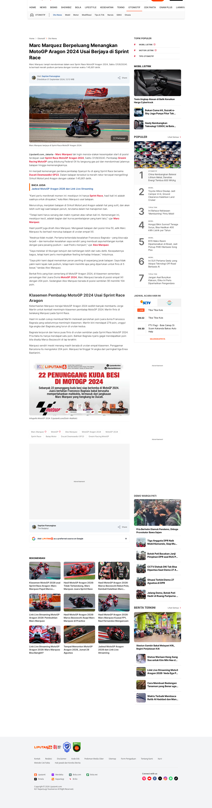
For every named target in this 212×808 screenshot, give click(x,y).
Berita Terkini (145, 607)
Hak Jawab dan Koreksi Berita (68, 763)
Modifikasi (86, 15)
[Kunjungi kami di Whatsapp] (171, 778)
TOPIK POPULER (142, 38)
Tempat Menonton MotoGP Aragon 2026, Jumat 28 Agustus (78, 649)
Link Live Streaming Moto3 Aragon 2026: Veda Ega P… (162, 672)
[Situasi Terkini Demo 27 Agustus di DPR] (141, 581)
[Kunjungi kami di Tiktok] (176, 778)
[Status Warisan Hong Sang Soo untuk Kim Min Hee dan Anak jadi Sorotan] (141, 658)
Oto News (57, 15)
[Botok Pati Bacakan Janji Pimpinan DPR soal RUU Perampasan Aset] (141, 555)
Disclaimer (61, 759)
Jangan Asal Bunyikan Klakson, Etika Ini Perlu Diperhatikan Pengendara (161, 280)
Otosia (128, 15)
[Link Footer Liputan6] (47, 747)
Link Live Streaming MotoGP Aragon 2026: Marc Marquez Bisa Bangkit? (44, 649)
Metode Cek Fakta (42, 763)
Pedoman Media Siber (94, 759)
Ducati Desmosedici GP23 (44, 174)
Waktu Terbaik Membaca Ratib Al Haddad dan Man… (162, 698)
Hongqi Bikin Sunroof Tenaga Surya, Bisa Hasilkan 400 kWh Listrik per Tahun (163, 227)
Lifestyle (91, 7)
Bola (78, 7)
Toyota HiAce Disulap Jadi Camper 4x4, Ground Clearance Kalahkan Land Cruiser (161, 195)
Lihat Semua (173, 137)
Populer (140, 137)
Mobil (67, 15)
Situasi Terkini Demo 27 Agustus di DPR (160, 581)
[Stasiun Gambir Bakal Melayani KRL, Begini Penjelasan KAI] (157, 627)
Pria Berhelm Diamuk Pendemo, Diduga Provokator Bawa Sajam (157, 531)
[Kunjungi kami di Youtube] (149, 778)
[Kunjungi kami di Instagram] (165, 778)
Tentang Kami (147, 759)
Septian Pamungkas (51, 76)
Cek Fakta (150, 7)
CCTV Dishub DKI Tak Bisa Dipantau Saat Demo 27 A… (162, 568)
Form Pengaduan (128, 759)
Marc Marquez (63, 154)
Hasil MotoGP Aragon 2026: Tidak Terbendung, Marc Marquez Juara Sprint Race (79, 585)
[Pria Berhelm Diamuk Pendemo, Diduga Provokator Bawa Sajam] (157, 512)
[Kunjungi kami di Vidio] (144, 778)
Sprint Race (51, 157)
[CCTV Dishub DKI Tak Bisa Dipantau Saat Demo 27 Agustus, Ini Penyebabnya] (141, 568)
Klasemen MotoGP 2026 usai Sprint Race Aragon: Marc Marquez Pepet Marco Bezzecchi (44, 586)
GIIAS (119, 15)
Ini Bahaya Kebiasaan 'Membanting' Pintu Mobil (161, 212)
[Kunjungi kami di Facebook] (155, 778)
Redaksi (48, 759)
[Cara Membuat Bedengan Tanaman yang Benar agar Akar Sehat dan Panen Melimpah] (141, 684)
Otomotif (134, 7)
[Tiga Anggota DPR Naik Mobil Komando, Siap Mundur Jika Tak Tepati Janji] (141, 542)
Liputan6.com (56, 786)
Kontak (37, 759)
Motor (76, 15)
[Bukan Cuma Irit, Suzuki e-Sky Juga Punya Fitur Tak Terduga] (138, 112)
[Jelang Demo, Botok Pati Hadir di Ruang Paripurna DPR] (141, 594)
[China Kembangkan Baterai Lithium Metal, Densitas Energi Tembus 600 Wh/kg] (157, 154)
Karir (160, 759)
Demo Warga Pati (145, 495)
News (43, 7)
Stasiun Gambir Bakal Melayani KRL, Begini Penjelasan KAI (155, 647)
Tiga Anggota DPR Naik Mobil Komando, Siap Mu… (162, 542)
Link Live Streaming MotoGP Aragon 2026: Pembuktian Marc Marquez (44, 617)
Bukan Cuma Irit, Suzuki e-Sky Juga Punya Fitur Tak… (160, 112)
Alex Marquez (101, 244)
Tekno (121, 7)
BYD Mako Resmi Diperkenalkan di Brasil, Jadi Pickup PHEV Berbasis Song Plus (162, 245)
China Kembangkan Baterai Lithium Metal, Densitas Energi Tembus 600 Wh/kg (162, 177)
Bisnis (53, 7)
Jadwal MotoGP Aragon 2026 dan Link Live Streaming (62, 188)
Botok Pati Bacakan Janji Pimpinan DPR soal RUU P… (162, 555)
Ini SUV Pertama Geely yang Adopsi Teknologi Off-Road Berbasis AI (162, 263)
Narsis (110, 15)
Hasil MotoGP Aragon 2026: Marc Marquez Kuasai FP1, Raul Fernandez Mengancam (113, 617)
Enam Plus (166, 7)
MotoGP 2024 (69, 277)
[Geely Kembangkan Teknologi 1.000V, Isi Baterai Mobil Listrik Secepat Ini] (138, 124)
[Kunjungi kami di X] (160, 778)
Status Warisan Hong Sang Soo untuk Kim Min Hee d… (162, 658)
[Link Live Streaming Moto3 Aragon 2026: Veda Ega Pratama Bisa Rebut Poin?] (141, 671)
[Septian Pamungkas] (34, 78)
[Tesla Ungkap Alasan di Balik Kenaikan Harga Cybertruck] (157, 82)
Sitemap (112, 759)
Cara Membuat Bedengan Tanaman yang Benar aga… (162, 685)
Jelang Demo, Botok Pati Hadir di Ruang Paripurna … (162, 594)
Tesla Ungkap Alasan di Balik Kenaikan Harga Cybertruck (154, 101)
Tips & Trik (99, 15)
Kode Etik (75, 759)
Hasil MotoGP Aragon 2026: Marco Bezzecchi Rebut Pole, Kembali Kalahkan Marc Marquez (113, 586)
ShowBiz (66, 7)
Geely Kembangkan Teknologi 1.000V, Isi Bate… (160, 125)
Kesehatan (106, 7)
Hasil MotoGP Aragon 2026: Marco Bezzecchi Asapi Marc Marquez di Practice (79, 617)
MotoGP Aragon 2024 (71, 157)
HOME (32, 7)
